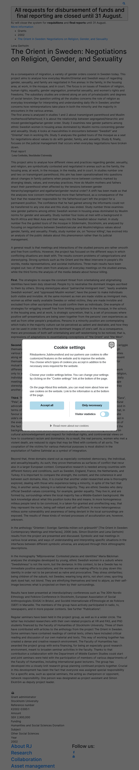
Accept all (47, 405)
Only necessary (92, 405)
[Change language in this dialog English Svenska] (111, 345)
